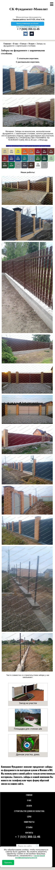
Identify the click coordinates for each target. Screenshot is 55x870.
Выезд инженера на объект (27, 24)
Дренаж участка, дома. (28, 754)
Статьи (23, 44)
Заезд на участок (28, 703)
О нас (15, 44)
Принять (8, 862)
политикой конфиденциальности (30, 856)
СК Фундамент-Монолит (28, 9)
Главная (7, 44)
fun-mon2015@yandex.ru (27, 26)
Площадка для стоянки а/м (28, 729)
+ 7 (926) (28, 29)
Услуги (31, 44)
